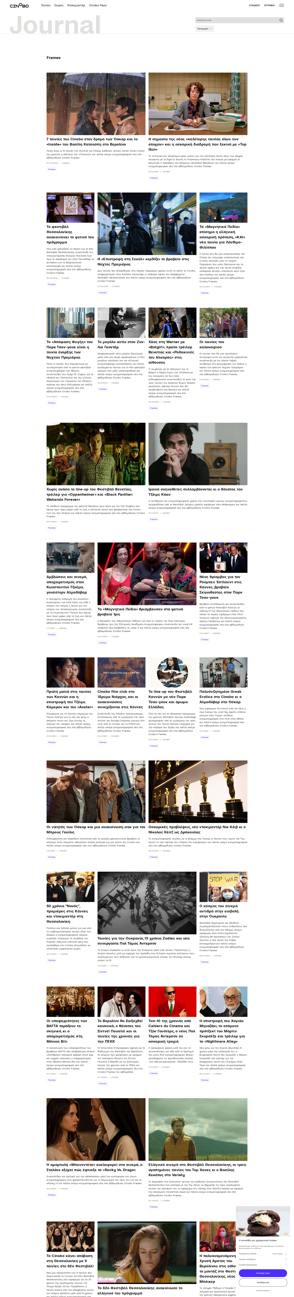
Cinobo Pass (98, 5)
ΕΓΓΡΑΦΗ (269, 5)
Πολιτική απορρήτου (263, 1290)
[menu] (281, 5)
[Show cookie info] (285, 1253)
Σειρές (59, 5)
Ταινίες (46, 5)
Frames (51, 169)
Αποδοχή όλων (263, 1273)
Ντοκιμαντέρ (76, 5)
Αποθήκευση (263, 1282)
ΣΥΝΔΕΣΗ (254, 5)
